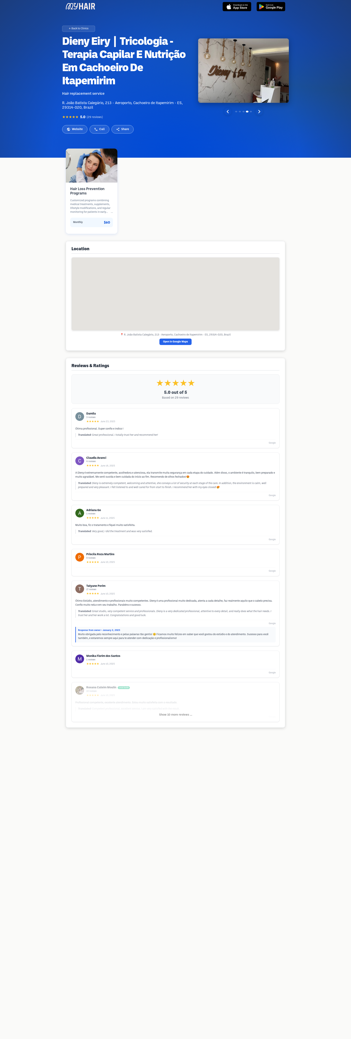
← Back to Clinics (78, 28)
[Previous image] (227, 111)
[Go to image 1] (236, 111)
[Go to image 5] (251, 111)
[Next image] (259, 111)
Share (125, 129)
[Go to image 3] (243, 111)
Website (77, 129)
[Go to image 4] (247, 111)
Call (102, 129)
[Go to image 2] (240, 111)
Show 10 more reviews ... (175, 714)
